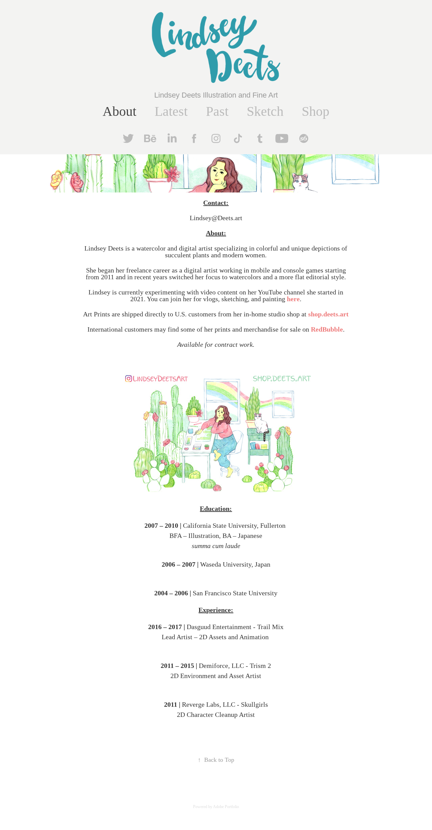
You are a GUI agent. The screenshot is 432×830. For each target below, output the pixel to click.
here (293, 299)
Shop (315, 111)
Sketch (265, 111)
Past (217, 111)
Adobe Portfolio (226, 806)
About (119, 111)
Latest (171, 111)
